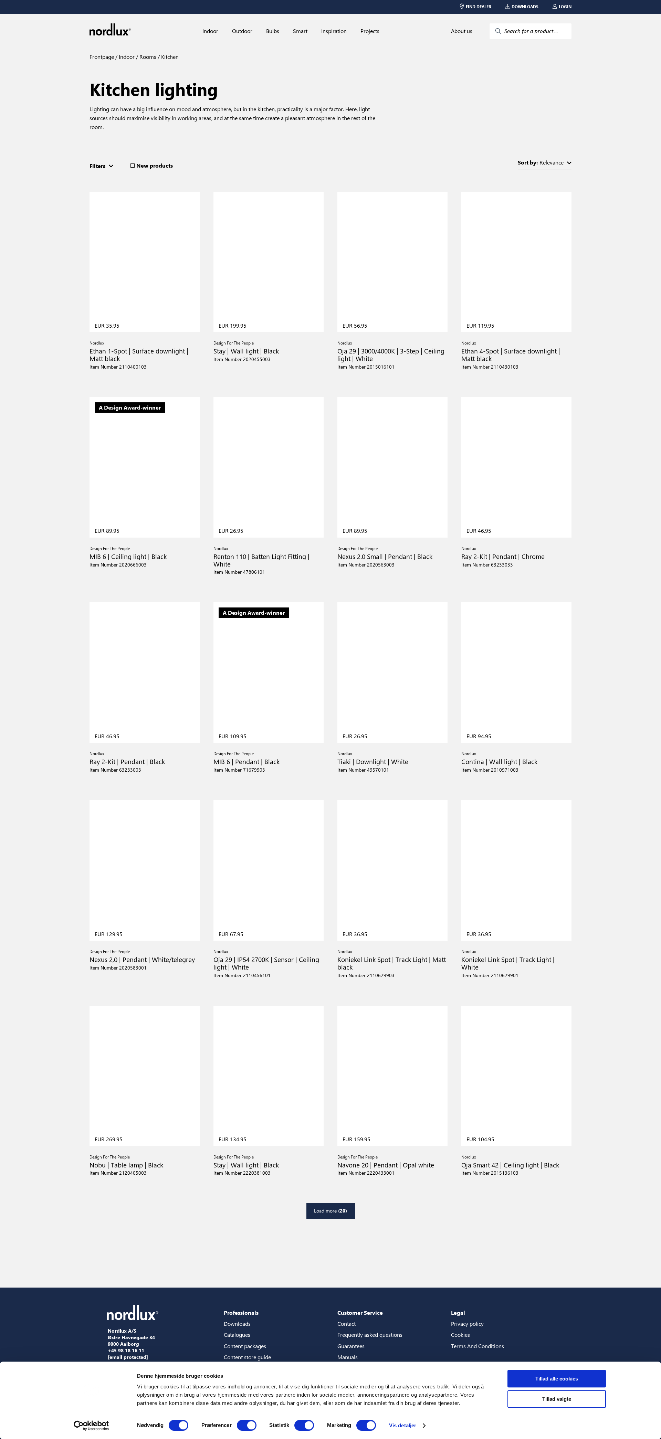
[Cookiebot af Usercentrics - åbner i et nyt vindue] (91, 1425)
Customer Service (360, 1312)
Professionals (241, 1312)
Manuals (347, 1357)
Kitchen (169, 56)
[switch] (246, 1425)
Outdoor (242, 31)
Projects (369, 31)
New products (154, 165)
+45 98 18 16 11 (126, 1350)
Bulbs (272, 31)
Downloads (237, 1323)
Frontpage (102, 56)
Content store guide (247, 1357)
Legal (458, 1312)
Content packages (245, 1346)
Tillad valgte (556, 1399)
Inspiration (334, 31)
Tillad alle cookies (556, 1379)
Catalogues (237, 1334)
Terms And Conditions (477, 1346)
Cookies (460, 1334)
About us (461, 31)
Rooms (147, 56)
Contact (346, 1323)
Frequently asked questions (369, 1334)
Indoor (210, 31)
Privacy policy (467, 1323)
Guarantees (351, 1346)
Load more (330, 1210)
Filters (97, 166)
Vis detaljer (402, 1425)
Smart (300, 31)
